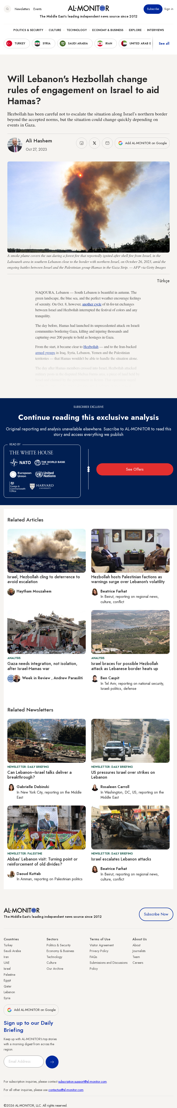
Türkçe (163, 281)
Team (136, 957)
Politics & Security (28, 30)
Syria (7, 998)
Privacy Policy (99, 951)
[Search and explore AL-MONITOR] (7, 9)
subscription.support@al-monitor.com (82, 1081)
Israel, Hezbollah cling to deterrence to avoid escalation (43, 579)
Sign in (168, 9)
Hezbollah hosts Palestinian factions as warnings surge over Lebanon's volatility (128, 579)
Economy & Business (107, 30)
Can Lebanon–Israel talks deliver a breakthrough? (39, 774)
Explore (135, 30)
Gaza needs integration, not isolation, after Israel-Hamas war (42, 666)
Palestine (9, 974)
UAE (6, 962)
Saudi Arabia (12, 951)
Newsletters (22, 9)
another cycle (91, 304)
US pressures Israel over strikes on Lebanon (123, 774)
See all (164, 43)
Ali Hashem (39, 140)
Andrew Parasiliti (68, 678)
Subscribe (153, 9)
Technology (77, 30)
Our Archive (55, 968)
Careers (138, 962)
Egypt (7, 980)
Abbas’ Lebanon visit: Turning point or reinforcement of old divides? (42, 861)
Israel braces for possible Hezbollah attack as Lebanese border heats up (124, 666)
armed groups (45, 352)
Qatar (8, 986)
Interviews (155, 30)
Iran (6, 957)
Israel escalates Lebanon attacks (121, 859)
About (136, 945)
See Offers (135, 469)
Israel (7, 968)
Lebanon (9, 992)
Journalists (139, 951)
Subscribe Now (156, 914)
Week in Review (36, 678)
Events (37, 9)
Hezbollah (90, 346)
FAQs (93, 957)
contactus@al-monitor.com (65, 1090)
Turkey (8, 945)
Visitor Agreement (102, 945)
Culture (55, 30)
